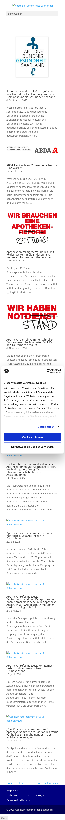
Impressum (14, 790)
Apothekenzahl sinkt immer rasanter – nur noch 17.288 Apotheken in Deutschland (30, 535)
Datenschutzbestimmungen (25, 795)
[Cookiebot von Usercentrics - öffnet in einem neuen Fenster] (46, 371)
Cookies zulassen (32, 437)
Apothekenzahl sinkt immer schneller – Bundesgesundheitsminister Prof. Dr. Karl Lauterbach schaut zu (30, 342)
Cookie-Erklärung (18, 800)
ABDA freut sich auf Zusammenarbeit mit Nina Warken (32, 166)
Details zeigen (46, 426)
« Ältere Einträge (15, 783)
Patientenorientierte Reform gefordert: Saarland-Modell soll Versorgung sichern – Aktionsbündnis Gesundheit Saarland (32, 94)
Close (4, 817)
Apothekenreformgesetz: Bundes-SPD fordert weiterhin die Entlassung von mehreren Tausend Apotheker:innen (30, 254)
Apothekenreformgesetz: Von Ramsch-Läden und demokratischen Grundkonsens (30, 668)
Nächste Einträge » (48, 783)
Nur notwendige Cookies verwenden (32, 446)
